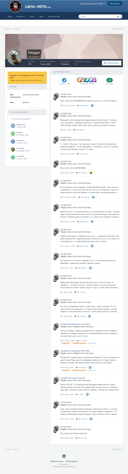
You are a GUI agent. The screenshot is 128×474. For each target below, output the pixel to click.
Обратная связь (56, 461)
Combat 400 (65, 94)
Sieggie (63, 96)
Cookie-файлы (72, 461)
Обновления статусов (104, 16)
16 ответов (82, 340)
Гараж (41, 16)
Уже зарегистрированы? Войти (92, 3)
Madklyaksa (20, 124)
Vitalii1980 (20, 148)
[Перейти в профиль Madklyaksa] (13, 126)
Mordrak (19, 132)
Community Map (54, 16)
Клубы (32, 16)
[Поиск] (118, 16)
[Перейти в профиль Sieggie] (56, 95)
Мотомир (87, 96)
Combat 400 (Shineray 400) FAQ (74, 324)
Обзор (9, 16)
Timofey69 (20, 156)
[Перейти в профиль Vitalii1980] (13, 149)
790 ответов (83, 105)
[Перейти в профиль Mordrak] (13, 133)
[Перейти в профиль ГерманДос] (13, 141)
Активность (20, 16)
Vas (75, 380)
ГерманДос (20, 140)
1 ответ (81, 394)
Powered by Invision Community (64, 466)
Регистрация (115, 3)
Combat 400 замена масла (72, 377)
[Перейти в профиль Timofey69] (13, 157)
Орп (75, 96)
